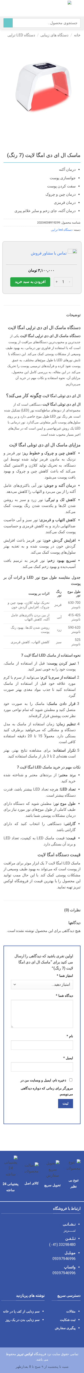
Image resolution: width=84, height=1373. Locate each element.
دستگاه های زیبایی (54, 35)
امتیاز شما (65, 976)
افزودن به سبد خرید (30, 282)
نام (69, 1036)
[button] (77, 8)
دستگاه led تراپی (21, 35)
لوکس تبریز (25, 1354)
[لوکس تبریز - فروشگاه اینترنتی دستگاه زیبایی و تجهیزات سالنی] (41, 8)
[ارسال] (8, 22)
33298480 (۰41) (62, 1244)
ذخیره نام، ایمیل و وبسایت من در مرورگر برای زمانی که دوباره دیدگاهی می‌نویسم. (47, 1087)
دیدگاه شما (64, 996)
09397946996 (64, 1258)
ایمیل (68, 1058)
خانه (77, 35)
